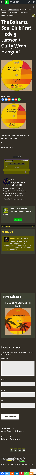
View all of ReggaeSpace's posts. (14, 199)
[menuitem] (2, 2)
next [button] (23, 163)
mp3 (27, 169)
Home (3, 10)
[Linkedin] (12, 99)
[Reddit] (9, 99)
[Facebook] (2, 99)
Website (4, 401)
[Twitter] (6, 99)
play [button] (15, 163)
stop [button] (19, 163)
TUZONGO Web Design (25, 464)
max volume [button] (12, 160)
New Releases (13, 10)
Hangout (7, 172)
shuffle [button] (18, 168)
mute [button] (5, 160)
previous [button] (10, 163)
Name (4, 379)
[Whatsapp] (19, 99)
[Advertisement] (18, 273)
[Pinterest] (15, 99)
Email (3, 390)
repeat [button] (15, 168)
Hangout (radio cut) (9, 169)
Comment (5, 358)
